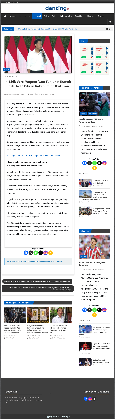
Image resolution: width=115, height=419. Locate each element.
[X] (31, 252)
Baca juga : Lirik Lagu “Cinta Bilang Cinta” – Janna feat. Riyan (33, 155)
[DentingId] (57, 8)
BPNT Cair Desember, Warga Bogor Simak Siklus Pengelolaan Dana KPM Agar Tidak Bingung (37, 281)
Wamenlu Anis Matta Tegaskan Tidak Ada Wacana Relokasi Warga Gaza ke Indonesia (13, 329)
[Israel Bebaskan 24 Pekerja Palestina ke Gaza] (94, 104)
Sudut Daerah (65, 16)
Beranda (13, 16)
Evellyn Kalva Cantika (58, 338)
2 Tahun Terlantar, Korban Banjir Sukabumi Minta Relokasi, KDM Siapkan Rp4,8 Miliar (47, 29)
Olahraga (90, 16)
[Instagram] (45, 252)
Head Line (83, 113)
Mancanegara (25, 16)
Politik (46, 16)
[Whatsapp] (35, 252)
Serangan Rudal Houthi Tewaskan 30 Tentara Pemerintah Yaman (101, 211)
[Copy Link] (50, 252)
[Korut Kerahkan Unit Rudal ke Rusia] (85, 182)
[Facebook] (26, 252)
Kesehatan (102, 16)
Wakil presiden (49, 94)
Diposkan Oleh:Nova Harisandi (15, 94)
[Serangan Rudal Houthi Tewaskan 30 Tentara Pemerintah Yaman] (85, 210)
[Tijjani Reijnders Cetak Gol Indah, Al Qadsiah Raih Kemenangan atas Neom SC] (85, 345)
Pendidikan (79, 16)
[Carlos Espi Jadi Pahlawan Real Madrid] (85, 362)
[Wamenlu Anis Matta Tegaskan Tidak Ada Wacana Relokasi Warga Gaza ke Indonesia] (15, 315)
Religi (54, 16)
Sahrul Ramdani (10, 338)
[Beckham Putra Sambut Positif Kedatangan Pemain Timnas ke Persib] (85, 329)
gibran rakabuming (35, 94)
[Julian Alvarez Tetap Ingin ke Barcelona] (94, 247)
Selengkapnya (84, 174)
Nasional (37, 16)
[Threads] (40, 252)
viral (43, 94)
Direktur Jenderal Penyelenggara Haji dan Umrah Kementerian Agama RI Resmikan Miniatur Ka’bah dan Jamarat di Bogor (40, 289)
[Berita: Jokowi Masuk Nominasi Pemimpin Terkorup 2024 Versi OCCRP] (61, 315)
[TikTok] (94, 399)
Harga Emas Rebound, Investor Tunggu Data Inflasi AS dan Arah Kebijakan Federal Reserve (37, 329)
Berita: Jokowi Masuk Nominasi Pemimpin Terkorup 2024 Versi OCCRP (58, 329)
